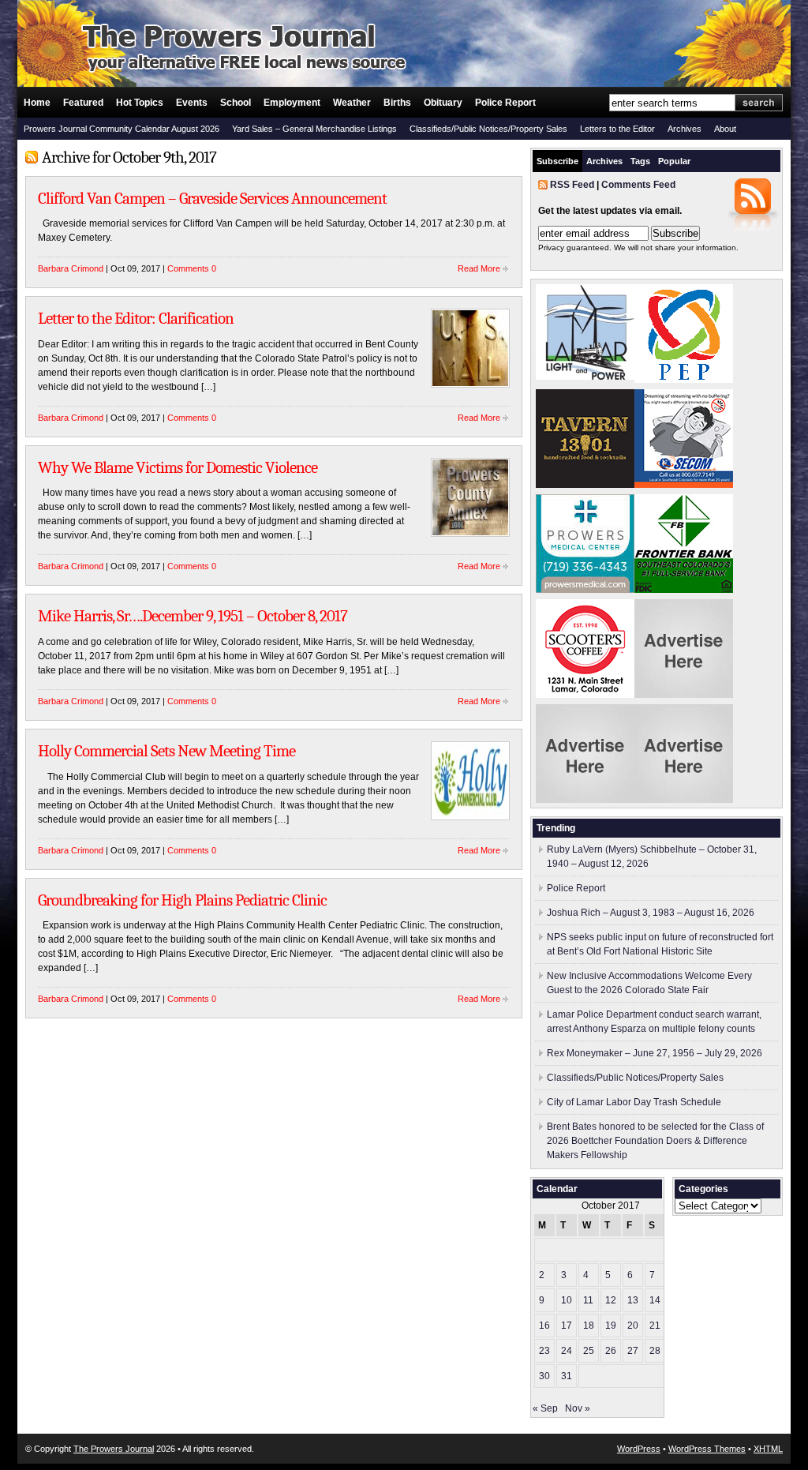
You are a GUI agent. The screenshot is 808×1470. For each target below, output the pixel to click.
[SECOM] (683, 484)
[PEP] (683, 379)
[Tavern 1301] (585, 484)
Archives (684, 128)
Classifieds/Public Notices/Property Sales (488, 128)
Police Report (505, 102)
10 (566, 1300)
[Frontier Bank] (683, 589)
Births (397, 102)
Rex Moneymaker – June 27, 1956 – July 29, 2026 (654, 1053)
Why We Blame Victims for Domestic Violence (177, 467)
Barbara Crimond (70, 268)
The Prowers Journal (113, 1448)
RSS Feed (572, 184)
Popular (674, 161)
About (725, 128)
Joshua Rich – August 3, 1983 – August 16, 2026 (650, 912)
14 (654, 1300)
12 (610, 1300)
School (235, 102)
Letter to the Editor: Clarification (136, 318)
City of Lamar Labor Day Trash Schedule (634, 1102)
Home (37, 102)
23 (544, 1350)
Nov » (577, 1408)
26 (610, 1350)
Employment (292, 102)
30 (544, 1376)
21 (654, 1325)
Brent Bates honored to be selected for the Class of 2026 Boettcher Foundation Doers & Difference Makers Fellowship (655, 1141)
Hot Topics (139, 102)
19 (610, 1325)
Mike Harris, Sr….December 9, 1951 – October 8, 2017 (192, 615)
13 (632, 1300)
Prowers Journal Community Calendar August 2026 (121, 128)
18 (588, 1325)
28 (654, 1350)
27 (632, 1350)
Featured (83, 102)
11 (588, 1300)
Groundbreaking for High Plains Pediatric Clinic (182, 900)
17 (566, 1325)
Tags (640, 161)
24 (566, 1350)
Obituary (443, 102)
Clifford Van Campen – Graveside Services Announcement (212, 198)
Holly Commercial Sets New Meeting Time (166, 750)
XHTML (768, 1448)
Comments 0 (191, 268)
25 (588, 1350)
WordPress (638, 1448)
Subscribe (557, 161)
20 (632, 1325)
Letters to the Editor (617, 128)
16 (544, 1325)
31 (566, 1376)
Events (192, 102)
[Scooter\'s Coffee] (585, 694)
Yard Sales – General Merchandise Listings (314, 128)
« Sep (545, 1408)
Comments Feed (638, 184)
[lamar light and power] (585, 376)
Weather (352, 102)
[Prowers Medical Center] (585, 589)
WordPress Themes (707, 1448)
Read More (479, 268)
